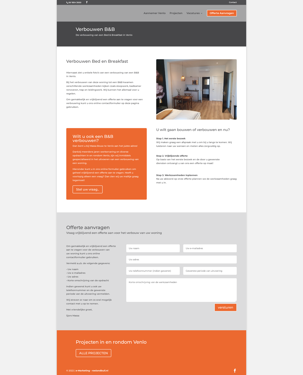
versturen (225, 307)
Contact (233, 2)
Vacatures (193, 13)
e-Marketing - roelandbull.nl (92, 370)
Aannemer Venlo (155, 13)
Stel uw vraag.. (87, 189)
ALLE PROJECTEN (93, 353)
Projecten (176, 13)
